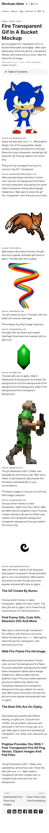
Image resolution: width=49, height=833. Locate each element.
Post (19, 21)
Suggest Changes (9, 65)
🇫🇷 (32, 4)
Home (4, 21)
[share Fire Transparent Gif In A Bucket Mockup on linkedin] (14, 812)
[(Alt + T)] (26, 4)
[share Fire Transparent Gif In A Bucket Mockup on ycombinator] (41, 812)
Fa (36, 4)
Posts (12, 21)
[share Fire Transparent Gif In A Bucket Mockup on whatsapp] (30, 812)
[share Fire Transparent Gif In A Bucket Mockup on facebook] (25, 812)
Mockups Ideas (13, 4)
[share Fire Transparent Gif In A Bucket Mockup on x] (9, 812)
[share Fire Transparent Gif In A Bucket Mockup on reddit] (20, 812)
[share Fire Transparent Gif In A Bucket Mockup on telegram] (35, 812)
